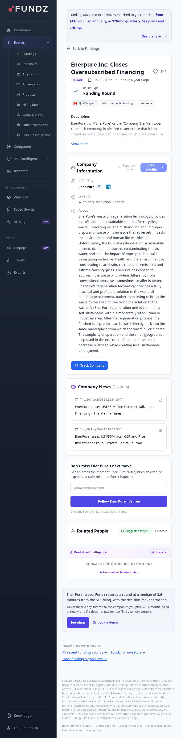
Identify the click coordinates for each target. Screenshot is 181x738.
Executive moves (72, 730)
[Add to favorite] (155, 71)
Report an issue (129, 167)
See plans (78, 622)
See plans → (151, 36)
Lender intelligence (130, 725)
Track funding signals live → (84, 659)
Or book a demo (105, 622)
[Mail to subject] (164, 71)
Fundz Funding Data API (77, 718)
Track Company (92, 365)
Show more (80, 144)
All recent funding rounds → (84, 652)
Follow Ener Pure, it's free (119, 501)
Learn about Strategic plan (120, 572)
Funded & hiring (105, 725)
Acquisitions (93, 730)
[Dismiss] (166, 36)
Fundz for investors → (128, 652)
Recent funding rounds (76, 725)
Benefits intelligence (158, 725)
